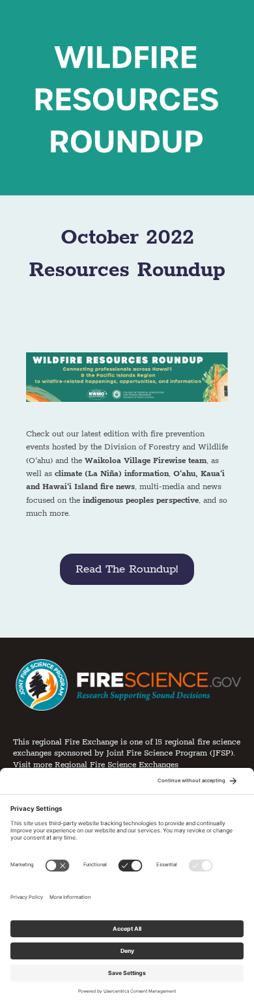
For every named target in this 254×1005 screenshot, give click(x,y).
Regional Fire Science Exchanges (116, 765)
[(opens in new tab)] (127, 684)
